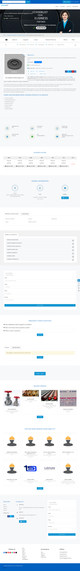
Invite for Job (50, 44)
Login (23, 551)
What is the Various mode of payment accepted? (17, 327)
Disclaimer (24, 557)
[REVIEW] (79, 288)
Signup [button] (77, 1)
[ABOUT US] (79, 280)
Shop (42, 552)
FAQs (73, 39)
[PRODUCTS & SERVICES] (79, 285)
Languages (25, 213)
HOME (57, 6)
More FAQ (40, 334)
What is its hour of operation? (12, 330)
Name (5, 277)
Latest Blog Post (25, 559)
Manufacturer (38, 68)
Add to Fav (32, 44)
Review (66, 39)
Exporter (43, 68)
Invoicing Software (63, 554)
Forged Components (22, 35)
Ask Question (16, 347)
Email (5, 284)
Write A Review (22, 44)
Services (68, 6)
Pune (71, 77)
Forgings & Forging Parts (12, 35)
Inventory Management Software (65, 558)
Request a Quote (60, 44)
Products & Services (51, 39)
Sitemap (5, 508)
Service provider (49, 68)
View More (40, 357)
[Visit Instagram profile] (6, 45)
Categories (62, 6)
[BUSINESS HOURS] (79, 283)
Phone (5, 290)
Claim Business (41, 44)
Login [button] (73, 1)
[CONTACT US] (79, 290)
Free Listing (67, 1)
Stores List (43, 553)
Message (6, 297)
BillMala (62, 549)
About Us (14, 39)
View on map (40, 198)
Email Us (65, 197)
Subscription (75, 6)
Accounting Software (63, 552)
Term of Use (24, 556)
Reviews (5, 510)
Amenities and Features (12, 213)
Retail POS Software (63, 556)
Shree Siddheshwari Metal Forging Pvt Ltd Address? (18, 324)
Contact (36, 39)
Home (4, 35)
